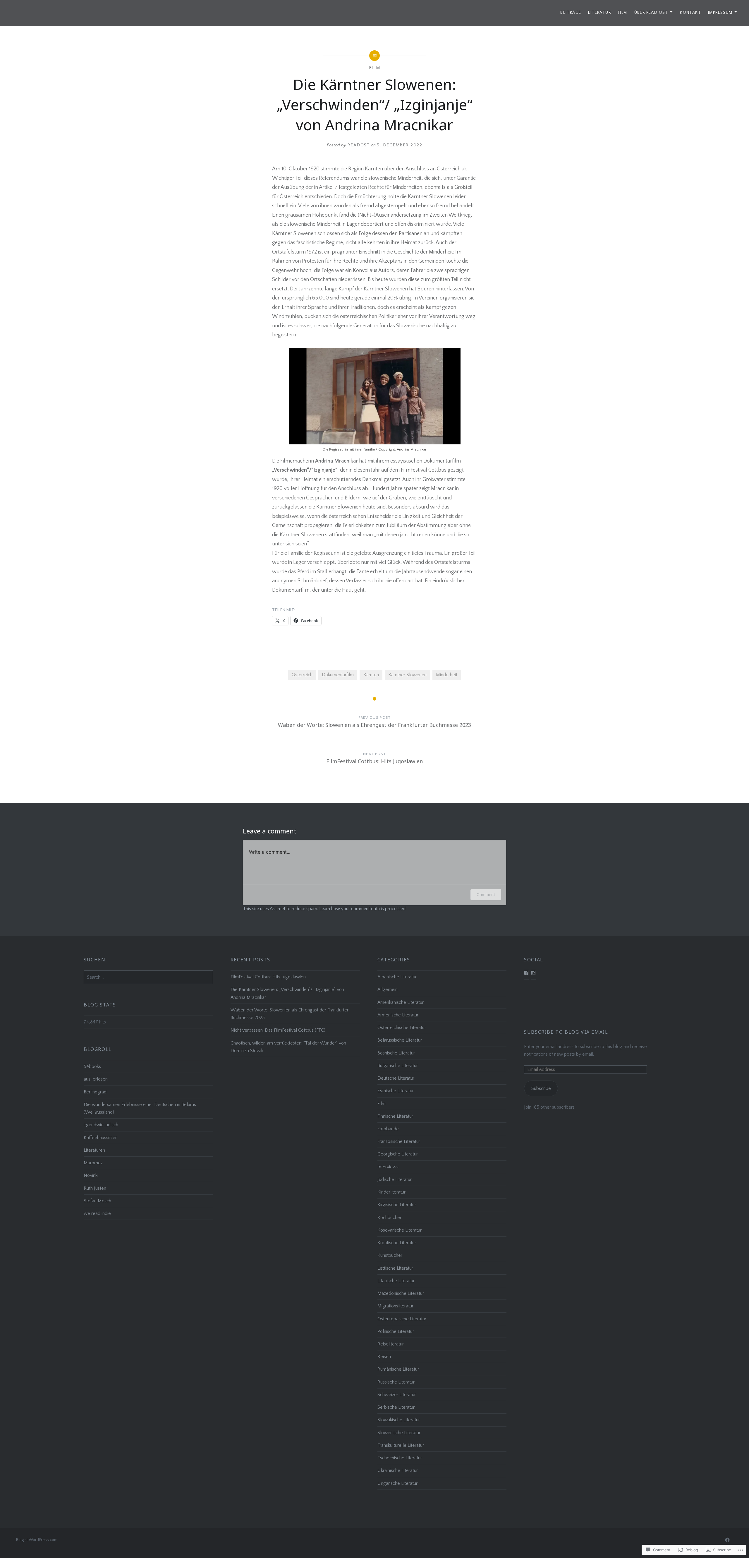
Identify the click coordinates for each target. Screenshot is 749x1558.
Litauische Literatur (396, 1280)
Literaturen (94, 1150)
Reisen (384, 1356)
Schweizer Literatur (396, 1394)
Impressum (720, 12)
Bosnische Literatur (396, 1053)
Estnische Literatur (395, 1090)
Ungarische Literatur (397, 1483)
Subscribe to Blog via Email (566, 1032)
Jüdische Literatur (394, 1179)
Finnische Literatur (395, 1116)
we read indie (97, 1213)
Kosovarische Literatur (399, 1230)
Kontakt (690, 12)
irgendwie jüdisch (101, 1124)
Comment (486, 894)
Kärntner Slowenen (407, 674)
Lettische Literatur (395, 1268)
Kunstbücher (389, 1255)
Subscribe (541, 1088)
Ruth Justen (95, 1188)
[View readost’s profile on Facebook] (526, 972)
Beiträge (570, 12)
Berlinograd (95, 1092)
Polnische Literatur (395, 1331)
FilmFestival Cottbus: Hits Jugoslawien (268, 977)
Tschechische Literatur (399, 1458)
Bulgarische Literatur (397, 1065)
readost (358, 145)
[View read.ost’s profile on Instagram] (533, 972)
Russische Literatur (396, 1382)
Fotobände (388, 1128)
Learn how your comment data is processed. (362, 908)
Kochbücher (389, 1217)
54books (92, 1066)
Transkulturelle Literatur (400, 1445)
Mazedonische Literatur (400, 1293)
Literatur (599, 12)
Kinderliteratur (391, 1192)
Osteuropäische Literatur (401, 1318)
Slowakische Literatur (398, 1419)
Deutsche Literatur (395, 1078)
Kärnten (371, 674)
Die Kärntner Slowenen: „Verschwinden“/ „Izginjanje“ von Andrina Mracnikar (287, 993)
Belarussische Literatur (399, 1040)
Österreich (302, 674)
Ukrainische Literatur (397, 1470)
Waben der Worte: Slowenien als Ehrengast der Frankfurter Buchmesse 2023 (289, 1013)
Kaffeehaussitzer (100, 1137)
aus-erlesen (96, 1079)
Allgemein (387, 989)
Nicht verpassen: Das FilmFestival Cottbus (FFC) (278, 1030)
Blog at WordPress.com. (37, 1540)
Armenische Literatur (397, 1015)
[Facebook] (727, 1540)
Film (622, 12)
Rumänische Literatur (398, 1369)
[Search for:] (148, 977)
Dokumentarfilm (338, 674)
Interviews (387, 1167)
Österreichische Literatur (401, 1027)
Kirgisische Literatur (396, 1204)
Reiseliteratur (390, 1344)
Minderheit (446, 674)
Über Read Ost (651, 12)
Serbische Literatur (396, 1407)
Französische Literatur (398, 1141)
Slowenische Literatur (398, 1432)
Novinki (91, 1175)
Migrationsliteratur (395, 1306)
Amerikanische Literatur (400, 1002)
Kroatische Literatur (396, 1242)
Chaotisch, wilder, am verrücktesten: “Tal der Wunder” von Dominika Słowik (288, 1046)
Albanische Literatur (397, 977)
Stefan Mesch (97, 1200)
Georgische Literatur (397, 1154)
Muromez (93, 1162)
